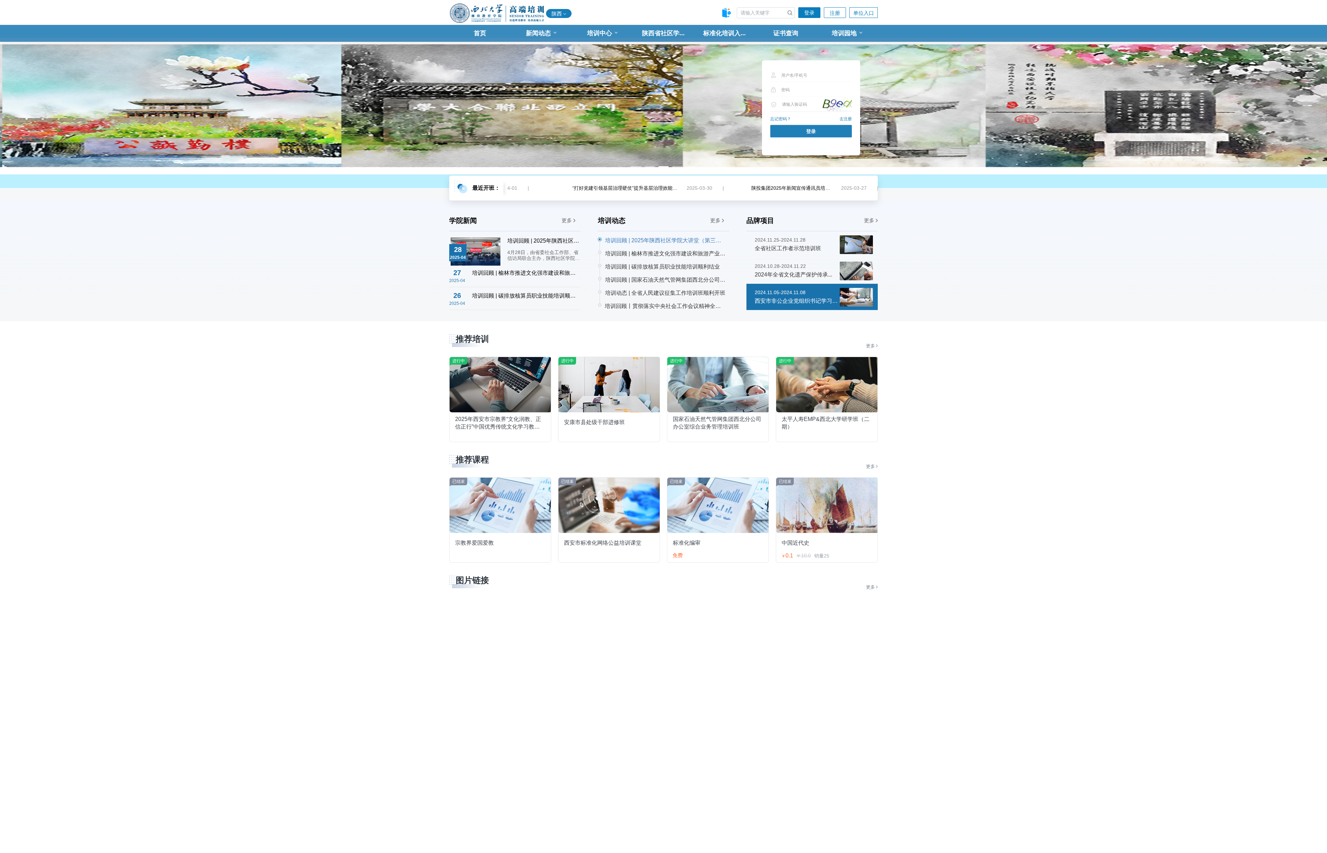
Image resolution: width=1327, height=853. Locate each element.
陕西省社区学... (663, 33)
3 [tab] (663, 167)
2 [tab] (649, 167)
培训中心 (599, 33)
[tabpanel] (663, 106)
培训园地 (844, 33)
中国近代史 (795, 543)
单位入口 (863, 13)
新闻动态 (538, 33)
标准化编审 (686, 543)
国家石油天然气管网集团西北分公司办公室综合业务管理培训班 (717, 422)
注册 (835, 13)
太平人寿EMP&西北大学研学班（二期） (825, 422)
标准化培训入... (724, 33)
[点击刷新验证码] (836, 104)
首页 (480, 33)
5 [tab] (691, 167)
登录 (809, 13)
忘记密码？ (780, 118)
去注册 (845, 118)
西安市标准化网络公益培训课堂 (602, 543)
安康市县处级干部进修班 (594, 422)
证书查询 (785, 33)
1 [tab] (636, 167)
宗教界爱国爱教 (474, 543)
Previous (66, 106)
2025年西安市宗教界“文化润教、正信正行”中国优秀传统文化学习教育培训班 (498, 422)
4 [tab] (677, 167)
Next (1261, 106)
